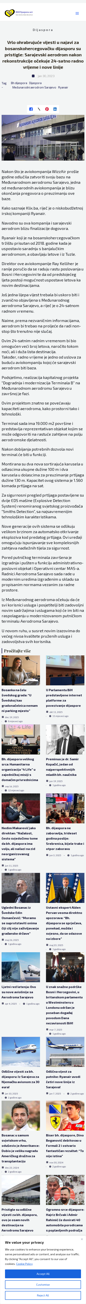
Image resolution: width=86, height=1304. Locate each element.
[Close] (81, 1239)
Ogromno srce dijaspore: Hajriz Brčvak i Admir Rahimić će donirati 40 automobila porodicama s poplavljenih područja (65, 1220)
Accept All (43, 1273)
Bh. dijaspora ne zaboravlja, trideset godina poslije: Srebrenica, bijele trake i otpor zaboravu (65, 838)
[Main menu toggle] (77, 13)
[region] (43, 1270)
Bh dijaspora (19, 83)
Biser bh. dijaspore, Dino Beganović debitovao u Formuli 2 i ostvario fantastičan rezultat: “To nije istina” (65, 1145)
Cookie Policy (24, 1263)
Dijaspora (43, 30)
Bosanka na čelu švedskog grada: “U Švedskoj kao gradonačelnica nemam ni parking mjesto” (20, 700)
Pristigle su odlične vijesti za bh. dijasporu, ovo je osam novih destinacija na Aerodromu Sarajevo (19, 1220)
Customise (43, 1284)
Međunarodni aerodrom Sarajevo (34, 87)
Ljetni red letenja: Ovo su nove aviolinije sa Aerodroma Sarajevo (19, 992)
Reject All (43, 1295)
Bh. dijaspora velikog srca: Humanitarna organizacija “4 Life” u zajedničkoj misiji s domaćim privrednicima (20, 769)
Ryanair (63, 87)
